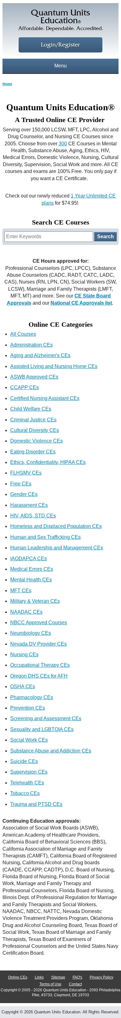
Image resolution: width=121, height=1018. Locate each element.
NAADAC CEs (26, 612)
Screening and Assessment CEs (45, 718)
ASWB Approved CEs (34, 376)
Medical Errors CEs (31, 569)
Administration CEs (31, 345)
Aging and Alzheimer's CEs (40, 355)
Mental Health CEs (31, 579)
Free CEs (20, 483)
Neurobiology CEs (30, 633)
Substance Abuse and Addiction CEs (50, 750)
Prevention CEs (27, 708)
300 (63, 143)
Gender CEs (24, 494)
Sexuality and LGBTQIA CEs (42, 729)
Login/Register (60, 45)
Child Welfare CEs (30, 408)
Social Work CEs (29, 740)
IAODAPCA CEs (28, 558)
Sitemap (58, 977)
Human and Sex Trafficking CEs (45, 537)
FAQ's (77, 977)
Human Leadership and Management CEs (56, 547)
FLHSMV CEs (26, 472)
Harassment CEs (29, 505)
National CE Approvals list (81, 303)
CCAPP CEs (24, 387)
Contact (75, 984)
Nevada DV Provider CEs (38, 644)
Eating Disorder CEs (33, 451)
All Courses (23, 334)
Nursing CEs (24, 654)
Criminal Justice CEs (33, 419)
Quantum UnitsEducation (60, 20)
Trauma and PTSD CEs (36, 804)
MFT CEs (20, 590)
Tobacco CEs (25, 793)
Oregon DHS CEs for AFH (39, 676)
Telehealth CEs (27, 782)
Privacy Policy (101, 977)
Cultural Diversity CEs (34, 430)
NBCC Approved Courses (38, 622)
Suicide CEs (24, 761)
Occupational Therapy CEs (40, 665)
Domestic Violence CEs (36, 440)
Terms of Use (50, 984)
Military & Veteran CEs (35, 601)
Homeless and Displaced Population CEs (56, 526)
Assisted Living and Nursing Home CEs (53, 366)
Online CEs (17, 977)
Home (7, 84)
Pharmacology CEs (31, 697)
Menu (60, 65)
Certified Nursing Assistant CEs (44, 398)
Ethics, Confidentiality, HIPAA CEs (48, 462)
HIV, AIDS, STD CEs (33, 515)
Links (39, 977)
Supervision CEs (28, 772)
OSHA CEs (22, 686)
